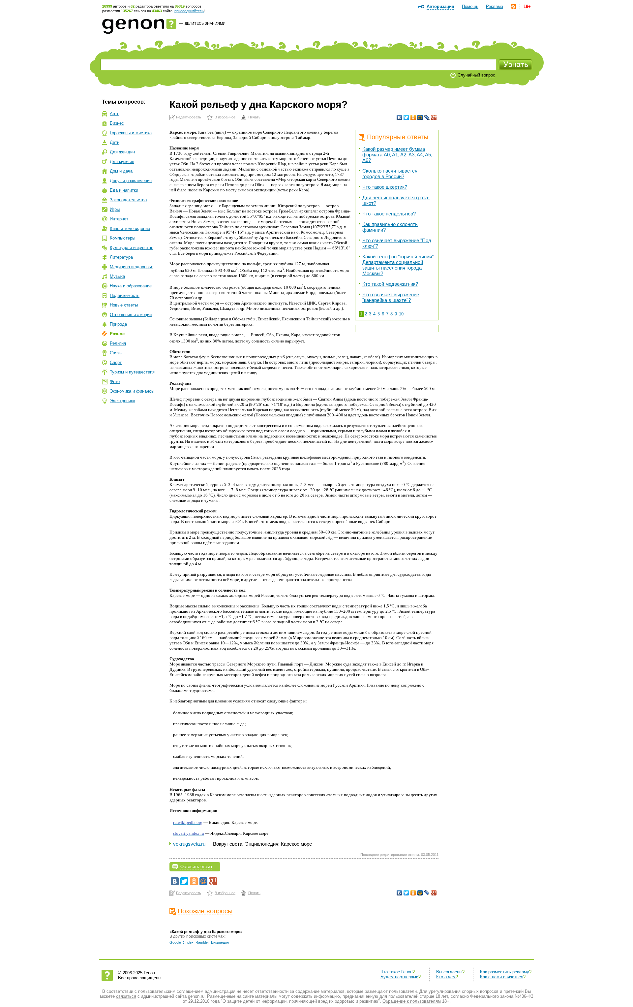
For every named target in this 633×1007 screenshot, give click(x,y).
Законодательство (128, 199)
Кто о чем (446, 976)
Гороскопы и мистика (131, 132)
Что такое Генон (396, 971)
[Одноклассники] (413, 117)
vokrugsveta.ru (189, 844)
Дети (114, 142)
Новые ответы (124, 305)
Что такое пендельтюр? (389, 213)
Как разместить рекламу (504, 971)
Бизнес (117, 123)
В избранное (225, 117)
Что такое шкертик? (384, 187)
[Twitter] (406, 117)
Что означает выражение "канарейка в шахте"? (390, 297)
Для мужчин (122, 161)
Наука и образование (131, 285)
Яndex (188, 942)
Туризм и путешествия (132, 372)
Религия (118, 343)
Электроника (122, 400)
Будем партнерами (399, 976)
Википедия (220, 942)
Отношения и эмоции (131, 314)
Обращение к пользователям (411, 1001)
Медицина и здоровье (131, 266)
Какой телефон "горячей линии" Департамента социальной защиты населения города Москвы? (398, 265)
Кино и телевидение (130, 228)
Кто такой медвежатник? (390, 284)
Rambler (202, 942)
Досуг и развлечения (131, 180)
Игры (115, 209)
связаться (126, 996)
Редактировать (188, 117)
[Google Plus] (434, 117)
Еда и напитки (124, 190)
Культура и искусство (131, 247)
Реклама (494, 6)
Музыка (117, 276)
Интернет (119, 218)
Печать (254, 117)
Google (175, 942)
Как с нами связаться (501, 976)
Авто (114, 113)
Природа (118, 324)
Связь (116, 352)
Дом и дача (121, 171)
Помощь (470, 6)
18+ (527, 6)
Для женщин (122, 151)
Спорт (116, 362)
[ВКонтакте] (399, 117)
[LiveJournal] (427, 117)
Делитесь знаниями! (205, 23)
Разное (117, 333)
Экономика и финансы (132, 391)
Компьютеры (122, 238)
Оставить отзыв (196, 866)
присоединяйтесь (189, 11)
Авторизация (440, 6)
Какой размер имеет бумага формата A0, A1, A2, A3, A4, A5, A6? (397, 154)
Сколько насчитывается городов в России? (389, 173)
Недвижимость (124, 295)
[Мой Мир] (420, 117)
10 (401, 313)
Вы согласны (449, 971)
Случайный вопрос (476, 75)
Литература (121, 257)
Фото (115, 381)
